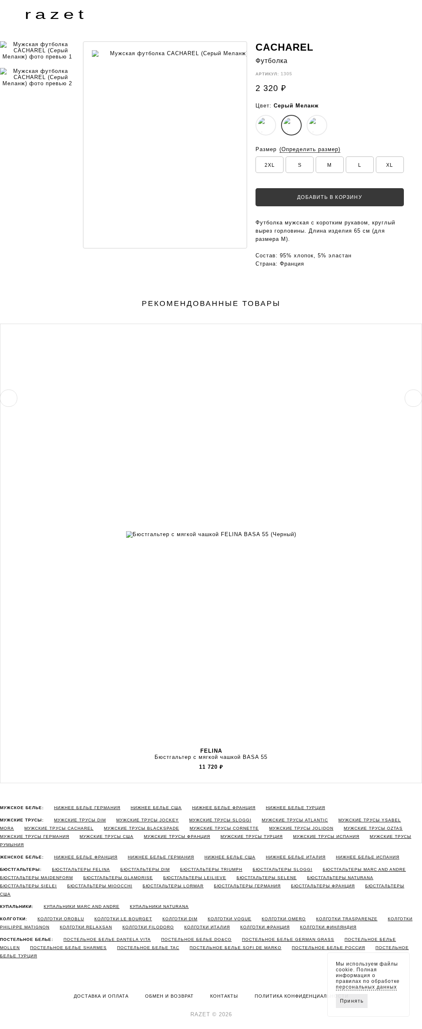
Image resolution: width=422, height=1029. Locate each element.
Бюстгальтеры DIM (145, 869)
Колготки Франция (265, 927)
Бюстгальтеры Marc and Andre (364, 869)
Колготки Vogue (229, 919)
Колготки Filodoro (148, 927)
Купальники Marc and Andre (82, 906)
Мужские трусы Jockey (147, 820)
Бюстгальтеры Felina (81, 869)
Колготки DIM (179, 919)
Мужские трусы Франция (177, 836)
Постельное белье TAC (148, 947)
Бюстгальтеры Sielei (28, 886)
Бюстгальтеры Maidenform (36, 877)
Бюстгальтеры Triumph (211, 869)
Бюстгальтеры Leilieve (194, 877)
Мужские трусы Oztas (373, 828)
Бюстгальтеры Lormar (173, 886)
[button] (6, 14)
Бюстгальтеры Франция (323, 886)
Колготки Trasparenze (346, 919)
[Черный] (317, 125)
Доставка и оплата (101, 996)
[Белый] (266, 125)
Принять (351, 1001)
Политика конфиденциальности (302, 996)
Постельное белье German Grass (288, 939)
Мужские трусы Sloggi (220, 820)
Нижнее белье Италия (296, 857)
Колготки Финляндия (328, 927)
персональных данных (366, 987)
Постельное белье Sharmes (68, 947)
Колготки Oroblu (61, 919)
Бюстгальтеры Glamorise (118, 877)
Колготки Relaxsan (86, 927)
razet (56, 14)
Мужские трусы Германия (34, 836)
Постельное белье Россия (328, 947)
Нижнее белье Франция (224, 807)
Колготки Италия (207, 927)
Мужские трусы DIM (80, 820)
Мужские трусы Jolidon (301, 828)
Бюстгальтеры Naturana (340, 877)
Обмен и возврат (169, 996)
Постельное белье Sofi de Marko (235, 947)
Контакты (224, 996)
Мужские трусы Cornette (224, 828)
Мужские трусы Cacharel (59, 828)
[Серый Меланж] (291, 125)
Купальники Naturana (159, 906)
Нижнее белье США (156, 807)
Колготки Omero (284, 919)
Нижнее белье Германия (87, 807)
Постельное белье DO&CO (196, 939)
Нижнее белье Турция (295, 807)
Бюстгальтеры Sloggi (282, 869)
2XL (270, 165)
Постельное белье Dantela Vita (107, 939)
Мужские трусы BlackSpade (141, 828)
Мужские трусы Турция (251, 836)
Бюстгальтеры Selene (267, 877)
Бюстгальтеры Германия (247, 886)
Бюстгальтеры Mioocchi (99, 886)
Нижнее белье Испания (367, 857)
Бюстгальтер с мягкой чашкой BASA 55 (211, 754)
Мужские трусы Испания (326, 836)
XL (389, 165)
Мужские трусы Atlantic (295, 820)
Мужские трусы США (107, 836)
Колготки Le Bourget (123, 919)
